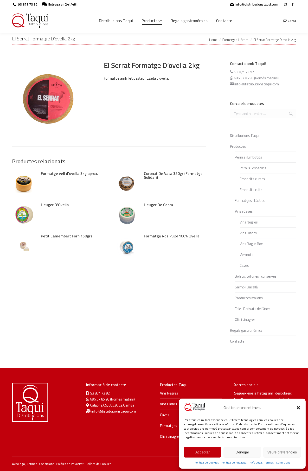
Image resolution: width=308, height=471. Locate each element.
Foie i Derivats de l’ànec (252, 309)
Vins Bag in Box (251, 244)
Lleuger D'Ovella (55, 205)
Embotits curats (252, 179)
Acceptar (202, 452)
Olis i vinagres (245, 320)
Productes (238, 146)
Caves (244, 265)
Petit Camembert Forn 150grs (66, 236)
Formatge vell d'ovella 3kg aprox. (69, 173)
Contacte (237, 341)
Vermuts (246, 255)
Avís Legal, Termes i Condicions (270, 462)
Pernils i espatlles (253, 168)
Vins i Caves (244, 211)
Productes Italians (249, 298)
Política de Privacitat (234, 462)
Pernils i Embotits (248, 157)
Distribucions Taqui (244, 136)
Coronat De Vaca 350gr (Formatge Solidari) (173, 175)
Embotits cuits (251, 190)
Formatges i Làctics (250, 200)
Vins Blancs (248, 233)
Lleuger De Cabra (158, 205)
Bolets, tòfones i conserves (255, 276)
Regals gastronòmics (246, 330)
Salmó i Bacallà (246, 287)
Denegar (242, 452)
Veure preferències (282, 452)
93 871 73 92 (28, 4)
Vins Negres (249, 222)
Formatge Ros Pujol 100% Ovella (171, 236)
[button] (298, 407)
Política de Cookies (206, 462)
